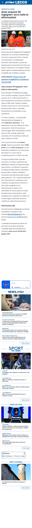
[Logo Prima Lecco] (16, 2)
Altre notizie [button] (25, 343)
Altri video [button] (26, 448)
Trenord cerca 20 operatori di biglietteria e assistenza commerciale (15, 79)
